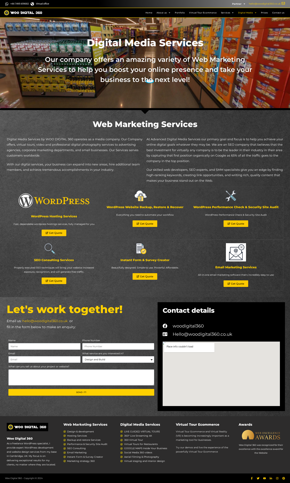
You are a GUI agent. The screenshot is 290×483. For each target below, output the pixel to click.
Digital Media (245, 12)
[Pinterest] (283, 478)
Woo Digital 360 (20, 438)
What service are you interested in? (103, 353)
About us (162, 12)
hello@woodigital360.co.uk (45, 321)
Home (149, 12)
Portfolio (180, 12)
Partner (236, 3)
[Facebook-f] (251, 478)
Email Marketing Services (236, 267)
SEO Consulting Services (54, 260)
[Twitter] (258, 478)
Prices (264, 12)
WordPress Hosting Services (54, 216)
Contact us (278, 12)
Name (11, 340)
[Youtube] (264, 478)
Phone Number (91, 340)
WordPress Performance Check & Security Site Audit (236, 207)
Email (11, 353)
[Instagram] (277, 478)
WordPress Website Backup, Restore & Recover (145, 207)
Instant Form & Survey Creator (145, 260)
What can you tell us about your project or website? (38, 366)
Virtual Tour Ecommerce (202, 12)
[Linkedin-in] (271, 478)
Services (225, 12)
